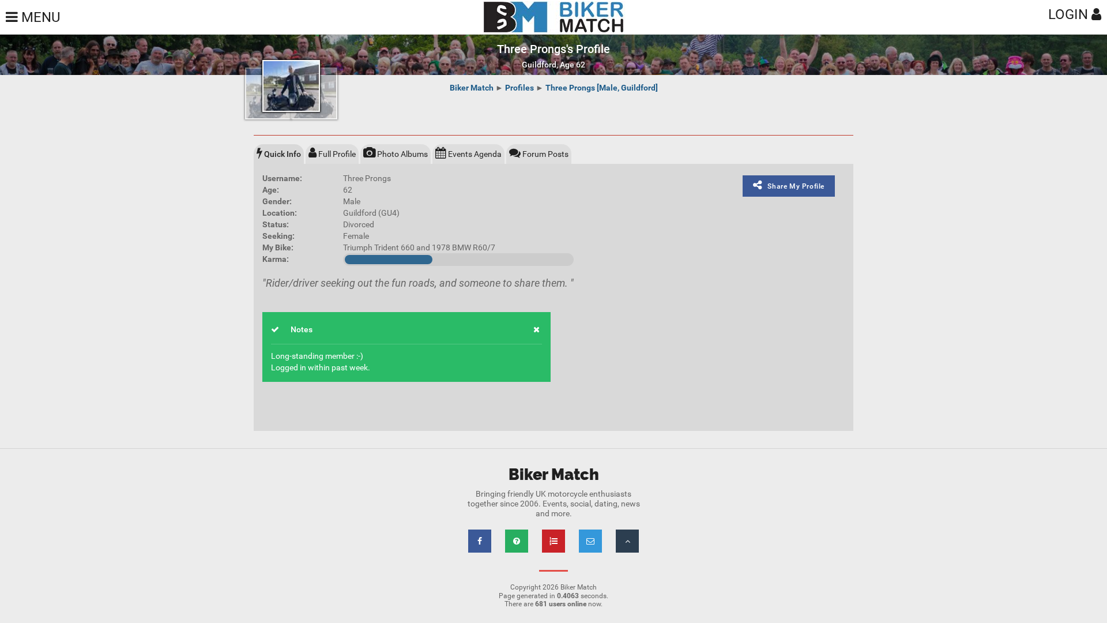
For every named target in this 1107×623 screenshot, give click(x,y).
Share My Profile (795, 186)
